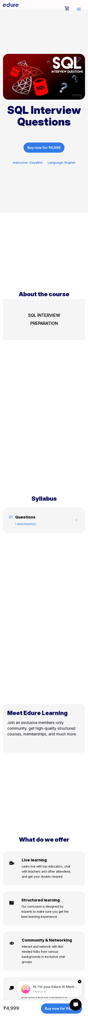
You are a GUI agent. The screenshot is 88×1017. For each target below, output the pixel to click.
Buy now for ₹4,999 (44, 147)
